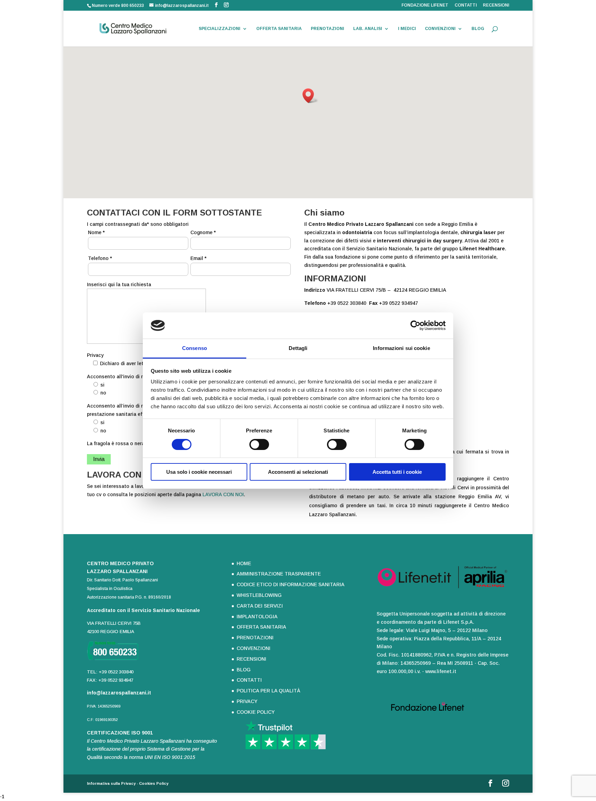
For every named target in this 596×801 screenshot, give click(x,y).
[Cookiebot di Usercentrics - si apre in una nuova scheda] (415, 325)
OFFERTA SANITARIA (279, 28)
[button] (310, 95)
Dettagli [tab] (298, 348)
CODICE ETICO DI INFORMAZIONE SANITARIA (291, 584)
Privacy (95, 355)
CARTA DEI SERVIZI (260, 606)
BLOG (477, 28)
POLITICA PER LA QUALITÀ (268, 690)
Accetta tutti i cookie (397, 472)
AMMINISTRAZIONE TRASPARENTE (279, 574)
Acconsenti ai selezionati (298, 472)
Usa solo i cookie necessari (199, 472)
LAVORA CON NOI (223, 494)
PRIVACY (247, 701)
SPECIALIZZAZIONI (219, 28)
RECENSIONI (496, 5)
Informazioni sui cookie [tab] (401, 348)
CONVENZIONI (440, 28)
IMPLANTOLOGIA (257, 616)
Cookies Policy (153, 783)
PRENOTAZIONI (327, 28)
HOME (244, 563)
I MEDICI (407, 28)
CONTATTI (466, 5)
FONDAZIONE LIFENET (424, 5)
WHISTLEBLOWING (259, 595)
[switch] (259, 444)
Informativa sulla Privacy (111, 783)
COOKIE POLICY (256, 712)
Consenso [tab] (194, 348)
